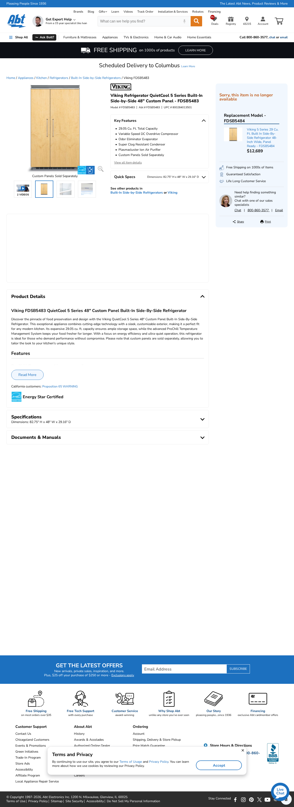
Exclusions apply (122, 675)
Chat (238, 210)
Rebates (198, 12)
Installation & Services (173, 12)
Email (279, 210)
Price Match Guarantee (149, 745)
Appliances (110, 37)
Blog (91, 12)
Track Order (145, 12)
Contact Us (23, 734)
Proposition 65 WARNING (60, 386)
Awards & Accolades (89, 739)
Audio (167, 37)
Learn (115, 12)
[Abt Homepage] (16, 21)
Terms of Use (15, 801)
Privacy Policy (38, 801)
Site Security (74, 801)
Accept (219, 765)
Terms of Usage (130, 762)
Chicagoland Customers (32, 739)
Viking (172, 192)
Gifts (102, 12)
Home (199, 37)
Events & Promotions (30, 745)
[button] (147, 65)
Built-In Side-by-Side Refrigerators (96, 78)
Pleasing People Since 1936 (26, 4)
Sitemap (56, 801)
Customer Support (31, 726)
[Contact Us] (225, 206)
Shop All (21, 37)
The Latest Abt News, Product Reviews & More (254, 4)
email (284, 37)
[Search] (196, 21)
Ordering (140, 726)
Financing (214, 12)
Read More (27, 374)
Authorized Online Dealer (92, 745)
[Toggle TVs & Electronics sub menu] (151, 37)
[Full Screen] (101, 169)
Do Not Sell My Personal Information (133, 801)
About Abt (83, 726)
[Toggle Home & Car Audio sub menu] (183, 37)
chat (272, 37)
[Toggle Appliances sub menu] (120, 37)
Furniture (79, 37)
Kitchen (41, 78)
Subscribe (238, 669)
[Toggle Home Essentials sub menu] (213, 37)
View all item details (128, 163)
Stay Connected (219, 798)
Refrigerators (59, 78)
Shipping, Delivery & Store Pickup (157, 739)
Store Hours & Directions (230, 745)
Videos (128, 12)
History (79, 734)
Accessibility (95, 801)
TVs (136, 37)
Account (138, 734)
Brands (78, 12)
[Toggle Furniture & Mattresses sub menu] (98, 37)
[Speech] (184, 21)
